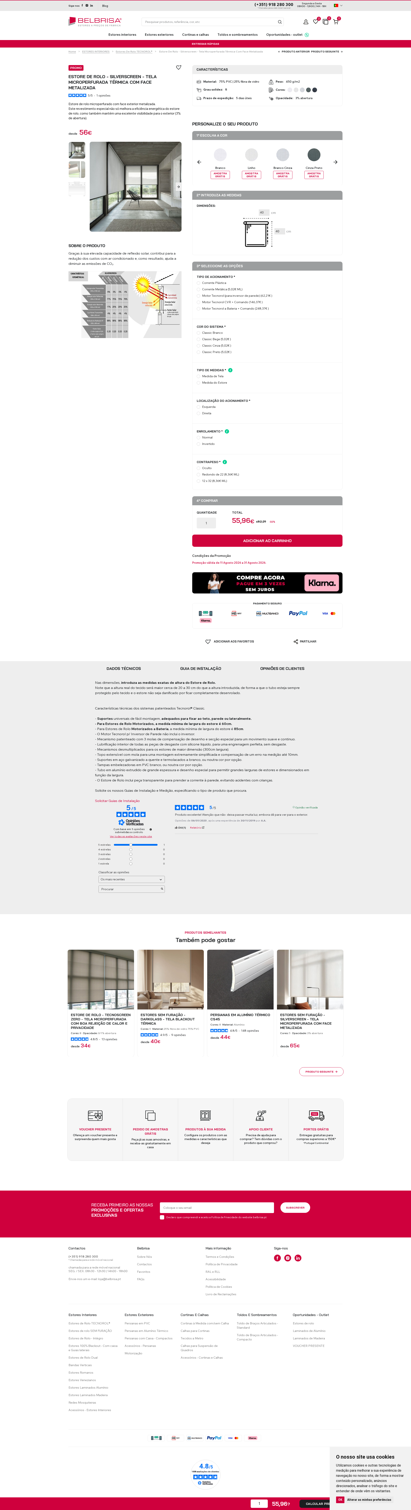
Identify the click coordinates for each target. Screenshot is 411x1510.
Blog (105, 5)
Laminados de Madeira (309, 1338)
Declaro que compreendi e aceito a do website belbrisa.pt (216, 1217)
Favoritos (143, 1272)
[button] (280, 22)
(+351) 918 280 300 (274, 4)
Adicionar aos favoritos (233, 641)
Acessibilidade (216, 1279)
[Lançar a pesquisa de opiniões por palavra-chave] (162, 889)
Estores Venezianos (82, 1380)
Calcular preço (320, 1504)
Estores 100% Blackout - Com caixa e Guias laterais (93, 1348)
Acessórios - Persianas (140, 1346)
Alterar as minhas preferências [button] (369, 1499)
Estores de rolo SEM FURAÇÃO (90, 1331)
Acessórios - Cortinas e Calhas (202, 1357)
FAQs (140, 1279)
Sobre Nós (144, 1257)
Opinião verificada (306, 807)
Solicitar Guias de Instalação (117, 801)
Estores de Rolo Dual (83, 1357)
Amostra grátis (220, 175)
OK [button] (340, 1499)
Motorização (133, 1353)
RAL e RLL (213, 1272)
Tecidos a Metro (192, 1338)
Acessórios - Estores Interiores (89, 1410)
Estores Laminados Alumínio (88, 1387)
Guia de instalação (200, 668)
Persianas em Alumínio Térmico (146, 1331)
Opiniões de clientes (282, 668)
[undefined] (150, 829)
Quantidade (207, 512)
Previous (199, 162)
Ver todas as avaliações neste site (131, 836)
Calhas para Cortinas (195, 1331)
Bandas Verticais (80, 1365)
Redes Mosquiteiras (82, 1402)
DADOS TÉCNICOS (124, 668)
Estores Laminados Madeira (88, 1395)
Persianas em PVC (137, 1323)
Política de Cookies (219, 1287)
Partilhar (307, 641)
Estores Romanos (80, 1372)
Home (72, 51)
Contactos (144, 1264)
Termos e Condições (220, 1257)
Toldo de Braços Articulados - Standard (257, 1325)
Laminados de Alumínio (309, 1331)
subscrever (295, 1207)
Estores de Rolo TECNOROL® (134, 51)
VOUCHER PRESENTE (309, 1346)
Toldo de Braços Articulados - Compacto (257, 1337)
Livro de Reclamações (221, 1294)
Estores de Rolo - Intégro (85, 1338)
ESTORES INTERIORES (96, 51)
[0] (315, 21)
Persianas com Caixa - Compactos (149, 1338)
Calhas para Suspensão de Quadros (199, 1348)
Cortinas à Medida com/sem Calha (205, 1323)
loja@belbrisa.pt (109, 1279)
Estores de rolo (303, 1323)
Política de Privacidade (224, 1217)
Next (179, 186)
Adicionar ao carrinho (267, 540)
